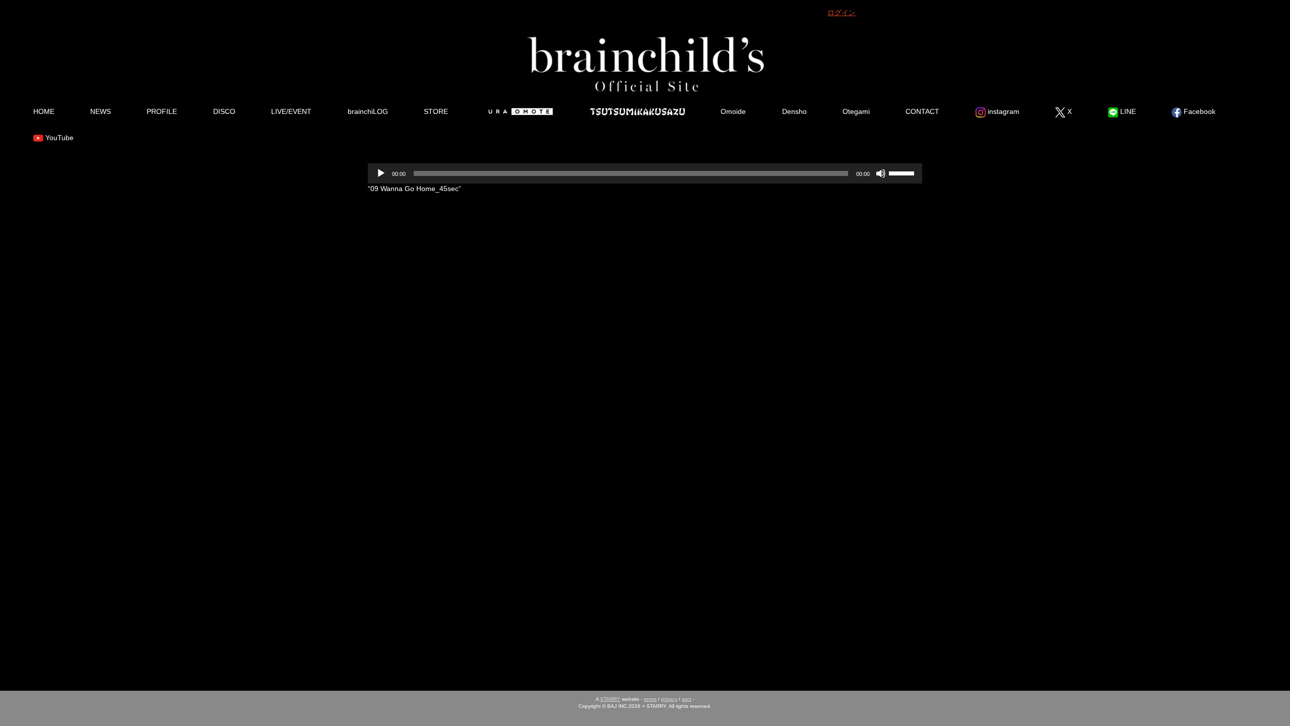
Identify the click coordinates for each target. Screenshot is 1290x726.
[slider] (903, 172)
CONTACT (922, 111)
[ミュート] (881, 173)
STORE (436, 111)
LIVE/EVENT (291, 111)
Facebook (1198, 111)
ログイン (841, 13)
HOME (43, 111)
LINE (1127, 111)
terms (650, 699)
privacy (669, 699)
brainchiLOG (368, 111)
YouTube (58, 138)
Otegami (856, 111)
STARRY (610, 699)
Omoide (733, 111)
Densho (794, 111)
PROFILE (162, 111)
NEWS (100, 111)
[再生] (381, 173)
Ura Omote (519, 111)
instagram (1002, 111)
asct (686, 699)
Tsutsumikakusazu (637, 111)
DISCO (224, 111)
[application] (645, 173)
